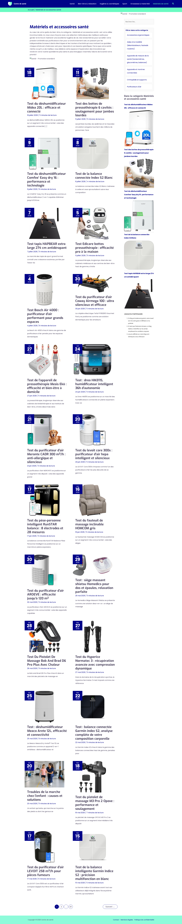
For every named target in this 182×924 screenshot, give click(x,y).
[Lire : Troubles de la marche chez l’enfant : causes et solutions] (44, 774)
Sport (124, 4)
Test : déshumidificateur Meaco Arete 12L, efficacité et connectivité (47, 731)
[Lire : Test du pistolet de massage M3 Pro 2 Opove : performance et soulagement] (92, 777)
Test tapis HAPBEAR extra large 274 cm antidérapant (47, 246)
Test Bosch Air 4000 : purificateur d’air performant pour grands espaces (45, 316)
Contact (116, 920)
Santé (72, 4)
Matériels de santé (160, 4)
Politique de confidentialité (144, 920)
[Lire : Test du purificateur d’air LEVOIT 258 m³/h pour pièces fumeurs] (44, 847)
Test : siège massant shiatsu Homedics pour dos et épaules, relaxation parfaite (94, 586)
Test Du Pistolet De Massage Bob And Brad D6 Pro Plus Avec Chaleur (46, 661)
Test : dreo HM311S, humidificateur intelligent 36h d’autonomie (94, 384)
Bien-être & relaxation (87, 4)
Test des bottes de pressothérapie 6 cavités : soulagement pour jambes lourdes (94, 109)
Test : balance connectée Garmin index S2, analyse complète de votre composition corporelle (94, 733)
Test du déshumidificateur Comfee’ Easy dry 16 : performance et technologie (46, 180)
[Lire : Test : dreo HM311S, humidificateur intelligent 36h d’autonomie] (92, 360)
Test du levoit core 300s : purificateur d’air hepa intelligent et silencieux (93, 454)
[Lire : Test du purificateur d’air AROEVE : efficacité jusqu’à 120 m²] (44, 570)
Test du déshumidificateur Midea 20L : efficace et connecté (46, 108)
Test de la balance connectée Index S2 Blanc (94, 176)
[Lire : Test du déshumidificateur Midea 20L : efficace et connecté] (44, 83)
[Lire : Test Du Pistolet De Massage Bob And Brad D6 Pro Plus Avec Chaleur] (44, 636)
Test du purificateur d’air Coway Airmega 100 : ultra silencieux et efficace (94, 301)
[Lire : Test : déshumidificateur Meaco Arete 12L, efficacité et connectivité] (44, 707)
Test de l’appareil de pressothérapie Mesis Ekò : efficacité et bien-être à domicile (47, 386)
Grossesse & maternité (140, 4)
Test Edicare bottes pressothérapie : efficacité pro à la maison (94, 248)
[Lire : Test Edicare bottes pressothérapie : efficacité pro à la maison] (92, 223)
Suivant (110, 906)
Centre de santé (20, 4)
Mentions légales (127, 920)
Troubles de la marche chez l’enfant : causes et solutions (44, 796)
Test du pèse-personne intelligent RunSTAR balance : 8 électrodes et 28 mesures (45, 526)
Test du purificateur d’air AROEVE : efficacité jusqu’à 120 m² (45, 595)
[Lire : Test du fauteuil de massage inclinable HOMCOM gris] (92, 500)
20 (71, 906)
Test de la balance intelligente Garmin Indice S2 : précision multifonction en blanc (94, 873)
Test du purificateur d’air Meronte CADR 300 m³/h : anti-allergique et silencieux (46, 456)
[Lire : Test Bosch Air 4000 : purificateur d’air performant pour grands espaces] (44, 290)
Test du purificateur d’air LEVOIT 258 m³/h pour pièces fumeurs (45, 871)
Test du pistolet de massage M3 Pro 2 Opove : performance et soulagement (94, 803)
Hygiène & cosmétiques (109, 4)
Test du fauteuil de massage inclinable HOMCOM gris (89, 524)
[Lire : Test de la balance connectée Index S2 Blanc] (92, 153)
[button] (173, 3)
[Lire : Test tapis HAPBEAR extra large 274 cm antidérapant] (44, 223)
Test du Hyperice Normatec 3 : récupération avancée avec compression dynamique (95, 663)
